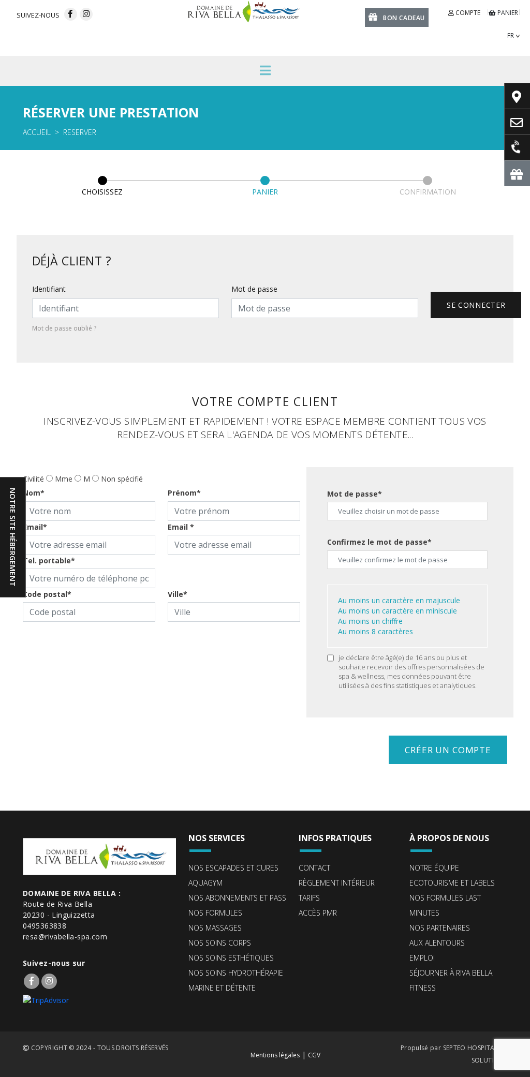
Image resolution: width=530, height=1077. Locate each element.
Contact (314, 868)
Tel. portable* (49, 560)
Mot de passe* (354, 494)
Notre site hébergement (13, 537)
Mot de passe (254, 289)
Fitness (422, 988)
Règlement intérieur (337, 883)
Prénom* (184, 493)
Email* (35, 527)
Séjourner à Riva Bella (450, 973)
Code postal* (47, 594)
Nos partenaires (439, 928)
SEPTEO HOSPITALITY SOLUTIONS (475, 1054)
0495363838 (44, 926)
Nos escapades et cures (233, 868)
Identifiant (49, 289)
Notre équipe (434, 868)
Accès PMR (318, 913)
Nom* (34, 493)
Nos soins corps (219, 943)
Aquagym (205, 883)
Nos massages (215, 928)
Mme (63, 479)
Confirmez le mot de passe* (379, 542)
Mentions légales (275, 1055)
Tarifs (309, 898)
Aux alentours (437, 943)
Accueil (37, 132)
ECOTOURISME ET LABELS (452, 883)
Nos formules (215, 913)
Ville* (177, 594)
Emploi (422, 958)
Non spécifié (122, 479)
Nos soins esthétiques (231, 958)
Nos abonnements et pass (237, 898)
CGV (314, 1055)
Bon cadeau (404, 17)
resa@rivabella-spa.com (65, 936)
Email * (181, 527)
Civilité (33, 479)
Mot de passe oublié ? (64, 328)
